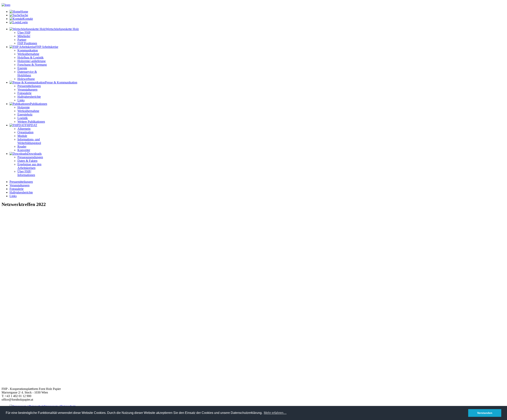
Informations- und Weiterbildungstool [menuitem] (29, 141)
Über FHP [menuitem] (23, 32)
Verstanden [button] (484, 412)
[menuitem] (44, 29)
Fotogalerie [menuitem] (24, 93)
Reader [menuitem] (21, 146)
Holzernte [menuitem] (23, 107)
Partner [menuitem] (21, 39)
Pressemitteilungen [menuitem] (29, 86)
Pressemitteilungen (21, 181)
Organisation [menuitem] (25, 132)
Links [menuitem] (21, 100)
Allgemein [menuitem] (23, 128)
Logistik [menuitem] (22, 118)
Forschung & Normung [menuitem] (32, 64)
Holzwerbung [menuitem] (26, 79)
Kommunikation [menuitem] (27, 50)
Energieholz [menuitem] (24, 114)
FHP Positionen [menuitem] (27, 43)
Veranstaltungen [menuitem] (27, 89)
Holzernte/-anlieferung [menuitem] (31, 61)
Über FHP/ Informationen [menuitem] (26, 173)
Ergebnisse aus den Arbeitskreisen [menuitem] (29, 166)
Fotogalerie (17, 189)
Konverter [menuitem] (23, 150)
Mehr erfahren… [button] (275, 412)
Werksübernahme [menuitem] (28, 54)
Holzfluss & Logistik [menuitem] (30, 57)
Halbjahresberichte (21, 192)
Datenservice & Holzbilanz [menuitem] (27, 73)
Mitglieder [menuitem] (23, 36)
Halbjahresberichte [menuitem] (29, 96)
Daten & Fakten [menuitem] (27, 160)
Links (13, 196)
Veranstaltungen (20, 185)
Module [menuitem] (22, 135)
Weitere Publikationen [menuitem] (31, 121)
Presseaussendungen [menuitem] (30, 157)
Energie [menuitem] (22, 68)
